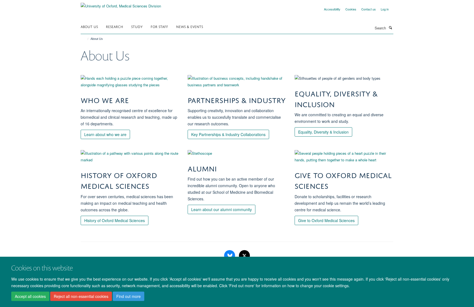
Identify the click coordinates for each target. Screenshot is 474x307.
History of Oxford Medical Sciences (114, 220)
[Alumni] (237, 153)
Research (114, 26)
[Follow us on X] (244, 255)
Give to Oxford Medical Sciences (326, 220)
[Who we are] (130, 81)
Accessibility (332, 9)
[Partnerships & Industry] (237, 81)
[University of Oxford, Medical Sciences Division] (121, 4)
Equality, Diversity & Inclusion (323, 132)
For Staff (159, 26)
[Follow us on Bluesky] (230, 255)
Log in (385, 9)
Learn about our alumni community (221, 209)
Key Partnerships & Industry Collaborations (228, 134)
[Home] (85, 39)
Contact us (368, 9)
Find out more (128, 296)
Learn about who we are (105, 134)
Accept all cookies (30, 296)
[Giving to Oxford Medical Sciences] (344, 156)
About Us (89, 26)
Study (137, 26)
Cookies (350, 9)
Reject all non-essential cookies (81, 296)
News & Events (189, 26)
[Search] (390, 27)
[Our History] (130, 156)
